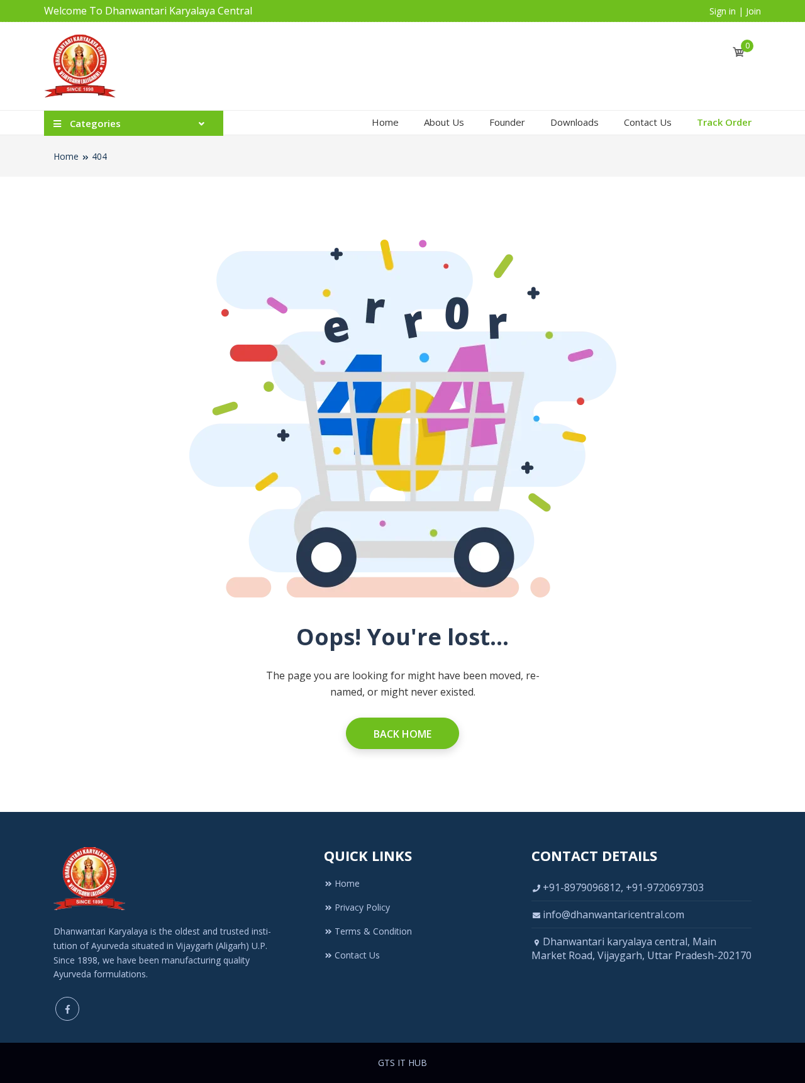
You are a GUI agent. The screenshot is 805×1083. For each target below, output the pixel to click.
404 (99, 156)
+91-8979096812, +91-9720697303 (623, 887)
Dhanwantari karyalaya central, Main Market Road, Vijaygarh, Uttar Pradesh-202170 (641, 948)
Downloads (574, 122)
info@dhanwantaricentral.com (613, 914)
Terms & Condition (373, 931)
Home (385, 122)
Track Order (724, 122)
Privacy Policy (362, 907)
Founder (507, 122)
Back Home (402, 734)
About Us (444, 122)
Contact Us (648, 122)
